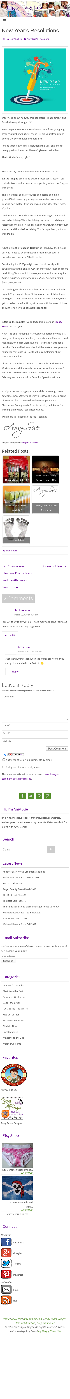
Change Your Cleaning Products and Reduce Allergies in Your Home (18, 574)
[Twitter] (31, 791)
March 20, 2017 (14, 39)
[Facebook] (22, 791)
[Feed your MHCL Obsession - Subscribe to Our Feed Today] (6, 1299)
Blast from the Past (13, 986)
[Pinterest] (39, 791)
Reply (12, 630)
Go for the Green (11, 998)
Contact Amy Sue (25, 1318)
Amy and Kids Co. (33, 1314)
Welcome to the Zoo (13, 1033)
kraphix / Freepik (30, 442)
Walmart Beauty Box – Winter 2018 (21, 872)
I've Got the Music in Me (15, 1004)
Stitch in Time (10, 1021)
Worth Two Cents (12, 1039)
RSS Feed (16, 1314)
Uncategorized (10, 1027)
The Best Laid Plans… (14, 896)
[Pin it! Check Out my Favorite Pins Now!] (6, 1273)
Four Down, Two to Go (15, 913)
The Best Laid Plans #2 (15, 890)
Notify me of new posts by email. (23, 762)
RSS (15, 1296)
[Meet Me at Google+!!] (6, 1251)
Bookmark (11, 550)
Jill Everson (22, 606)
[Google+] (47, 791)
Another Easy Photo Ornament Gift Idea (24, 867)
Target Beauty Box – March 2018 (19, 884)
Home (6, 1314)
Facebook (18, 1237)
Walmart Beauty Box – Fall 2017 (19, 919)
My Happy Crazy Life (49, 1326)
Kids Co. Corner (11, 1009)
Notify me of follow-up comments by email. (29, 755)
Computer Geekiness (14, 992)
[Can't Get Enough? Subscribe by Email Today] (6, 1288)
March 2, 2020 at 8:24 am (26, 610)
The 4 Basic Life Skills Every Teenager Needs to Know (31, 901)
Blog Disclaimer (45, 1318)
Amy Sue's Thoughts (38, 39)
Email (16, 1285)
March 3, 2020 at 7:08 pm (30, 646)
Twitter (17, 1259)
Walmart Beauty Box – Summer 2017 (22, 907)
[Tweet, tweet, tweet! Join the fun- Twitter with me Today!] (6, 1262)
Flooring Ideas (53, 566)
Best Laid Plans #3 (12, 878)
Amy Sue (24, 642)
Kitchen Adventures (13, 1015)
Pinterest (18, 1270)
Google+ (17, 1248)
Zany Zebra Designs (17, 1209)
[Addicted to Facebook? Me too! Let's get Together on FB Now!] (6, 1241)
